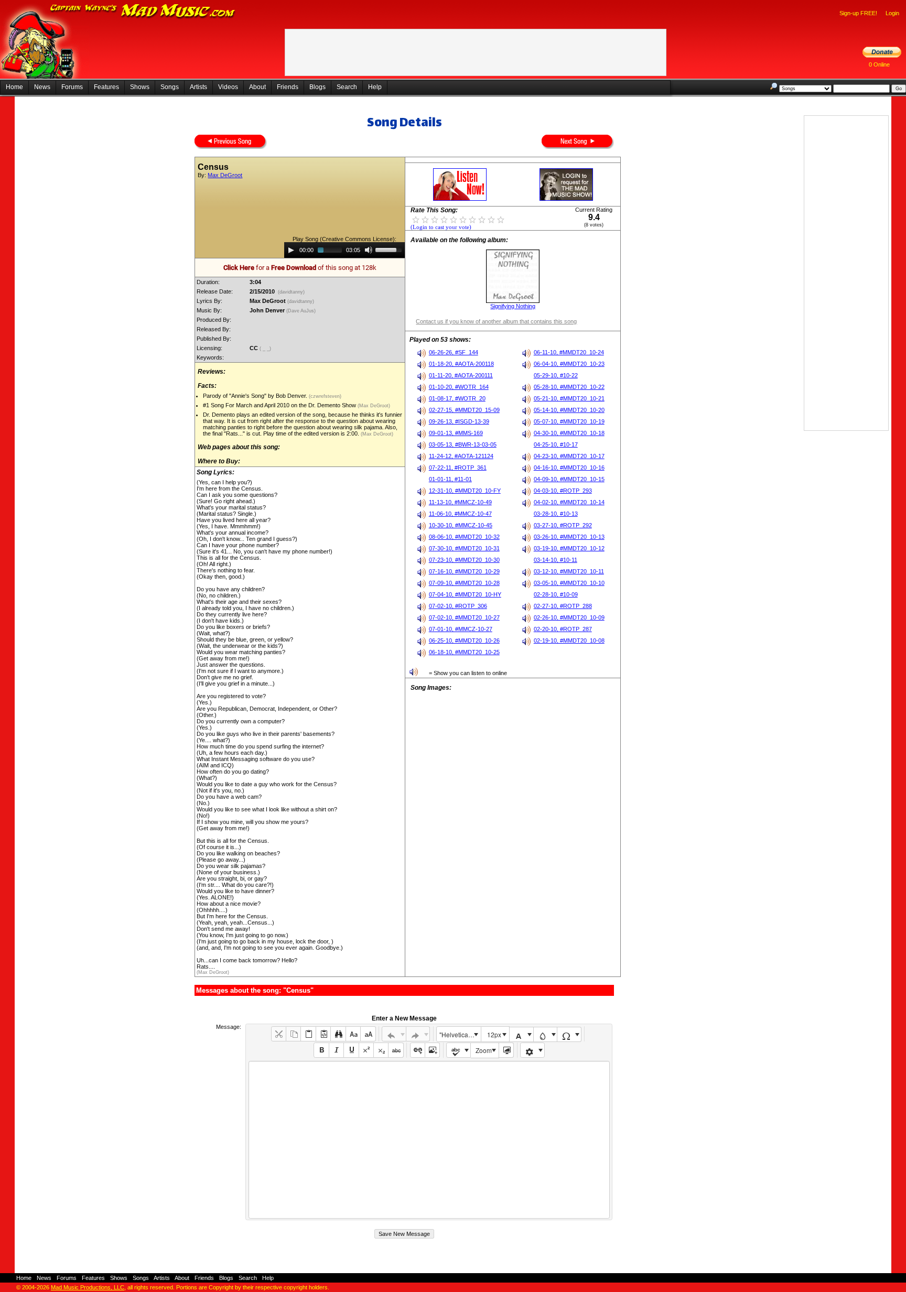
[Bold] (321, 1050)
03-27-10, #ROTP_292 (563, 525)
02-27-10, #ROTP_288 (563, 606)
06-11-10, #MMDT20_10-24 (569, 352)
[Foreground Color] (521, 1034)
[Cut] (279, 1034)
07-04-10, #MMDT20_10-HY (465, 594)
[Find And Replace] (338, 1034)
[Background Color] (545, 1034)
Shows (139, 87)
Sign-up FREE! (858, 13)
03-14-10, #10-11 (555, 560)
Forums (72, 87)
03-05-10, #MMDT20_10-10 (569, 583)
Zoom (484, 1050)
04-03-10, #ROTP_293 (563, 490)
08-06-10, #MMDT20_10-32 (464, 537)
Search (347, 87)
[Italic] (336, 1050)
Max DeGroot (225, 175)
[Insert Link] (418, 1050)
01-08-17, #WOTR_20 (457, 398)
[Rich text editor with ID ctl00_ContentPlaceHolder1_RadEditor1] (429, 1139)
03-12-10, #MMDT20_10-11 (569, 571)
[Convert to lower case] (353, 1034)
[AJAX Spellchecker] (458, 1050)
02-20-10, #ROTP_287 (563, 629)
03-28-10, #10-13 (556, 514)
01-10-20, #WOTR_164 (459, 387)
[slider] (390, 249)
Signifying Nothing (512, 306)
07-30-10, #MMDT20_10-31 (464, 548)
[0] (415, 219)
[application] (344, 250)
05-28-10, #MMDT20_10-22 (569, 387)
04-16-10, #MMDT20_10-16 (569, 467)
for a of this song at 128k (299, 268)
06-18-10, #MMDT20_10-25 (464, 652)
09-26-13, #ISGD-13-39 (459, 421)
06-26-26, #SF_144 (453, 352)
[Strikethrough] (396, 1050)
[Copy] (293, 1034)
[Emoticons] (532, 1050)
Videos (228, 87)
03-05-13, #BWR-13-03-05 (463, 444)
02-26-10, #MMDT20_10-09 (569, 617)
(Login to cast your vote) (441, 227)
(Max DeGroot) (373, 405)
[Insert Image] (432, 1050)
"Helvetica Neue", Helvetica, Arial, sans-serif (459, 1034)
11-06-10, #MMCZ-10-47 (460, 514)
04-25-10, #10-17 (556, 444)
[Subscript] (381, 1050)
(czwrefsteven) (324, 396)
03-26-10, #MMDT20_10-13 (569, 537)
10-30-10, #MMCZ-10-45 (460, 525)
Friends (287, 87)
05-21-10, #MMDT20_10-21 (569, 398)
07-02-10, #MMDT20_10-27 (464, 617)
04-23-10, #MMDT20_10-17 (569, 456)
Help (375, 87)
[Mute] (368, 250)
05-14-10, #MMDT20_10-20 (569, 410)
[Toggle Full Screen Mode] (506, 1050)
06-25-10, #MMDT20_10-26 (464, 640)
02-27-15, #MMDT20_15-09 (464, 410)
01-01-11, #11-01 (450, 479)
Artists (198, 87)
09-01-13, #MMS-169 (456, 433)
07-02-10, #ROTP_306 (458, 606)
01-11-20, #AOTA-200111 (461, 375)
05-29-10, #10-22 (556, 375)
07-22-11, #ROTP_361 (458, 467)
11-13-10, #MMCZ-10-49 (460, 502)
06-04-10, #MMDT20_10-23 (569, 364)
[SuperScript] (366, 1050)
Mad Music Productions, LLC (87, 1287)
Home (14, 87)
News (42, 87)
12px (494, 1034)
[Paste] (308, 1034)
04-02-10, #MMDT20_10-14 (569, 502)
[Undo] (394, 1034)
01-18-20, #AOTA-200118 (461, 364)
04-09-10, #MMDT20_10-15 (569, 479)
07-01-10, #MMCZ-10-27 (460, 629)
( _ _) (266, 348)
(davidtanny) (291, 292)
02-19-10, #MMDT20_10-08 (569, 640)
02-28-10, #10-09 (556, 594)
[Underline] (351, 1050)
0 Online (879, 64)
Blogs (317, 87)
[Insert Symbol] (569, 1034)
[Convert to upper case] (368, 1034)
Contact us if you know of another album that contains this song (496, 321)
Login (892, 13)
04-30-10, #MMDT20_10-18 (569, 433)
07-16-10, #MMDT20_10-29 (464, 571)
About (257, 87)
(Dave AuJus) (301, 310)
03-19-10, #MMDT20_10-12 (569, 548)
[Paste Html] (323, 1034)
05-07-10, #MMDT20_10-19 (569, 421)
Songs (169, 87)
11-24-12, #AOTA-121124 (461, 456)
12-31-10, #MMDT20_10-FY (465, 490)
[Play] (291, 250)
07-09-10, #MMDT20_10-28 (464, 583)
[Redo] (418, 1034)
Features (106, 87)
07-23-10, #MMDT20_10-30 (464, 560)
